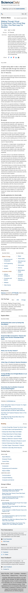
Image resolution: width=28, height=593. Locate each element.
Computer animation (20, 275)
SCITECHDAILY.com (11, 401)
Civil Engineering (8, 263)
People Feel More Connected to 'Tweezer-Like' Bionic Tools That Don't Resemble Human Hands (13, 337)
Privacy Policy (5, 575)
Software (6, 282)
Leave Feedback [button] (7, 567)
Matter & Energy (6, 256)
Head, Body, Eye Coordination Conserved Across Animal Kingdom (12, 387)
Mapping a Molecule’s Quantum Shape (12, 438)
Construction (5, 466)
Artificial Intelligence (7, 275)
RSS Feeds (6, 541)
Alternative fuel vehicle (21, 262)
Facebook (5, 552)
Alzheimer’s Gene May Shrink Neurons (12, 447)
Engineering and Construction (8, 260)
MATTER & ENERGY (5, 463)
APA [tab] (18, 300)
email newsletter (20, 9)
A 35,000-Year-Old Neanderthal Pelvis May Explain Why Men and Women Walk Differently (13, 409)
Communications (6, 475)
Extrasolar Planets (6, 459)
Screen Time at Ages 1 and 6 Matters (11, 436)
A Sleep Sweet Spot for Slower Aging (11, 434)
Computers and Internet (8, 279)
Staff (11, 573)
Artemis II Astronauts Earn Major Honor (12, 443)
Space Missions (6, 457)
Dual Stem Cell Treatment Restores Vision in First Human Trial (13, 413)
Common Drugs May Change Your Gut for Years (14, 427)
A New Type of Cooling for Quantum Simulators (14, 362)
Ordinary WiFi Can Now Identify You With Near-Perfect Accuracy (14, 507)
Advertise (23, 573)
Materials (3, 293)
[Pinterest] (14, 57)
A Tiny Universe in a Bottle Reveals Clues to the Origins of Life (14, 510)
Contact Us (6, 569)
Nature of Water (6, 470)
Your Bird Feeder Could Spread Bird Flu (12, 429)
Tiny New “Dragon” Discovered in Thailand (13, 445)
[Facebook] (9, 57)
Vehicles (6, 268)
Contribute (17, 573)
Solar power (21, 265)
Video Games (7, 285)
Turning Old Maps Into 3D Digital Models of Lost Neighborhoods (14, 374)
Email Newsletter (7, 539)
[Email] (18, 57)
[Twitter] (11, 57)
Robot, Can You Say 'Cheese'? (9, 350)
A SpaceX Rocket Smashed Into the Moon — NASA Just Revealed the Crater (13, 497)
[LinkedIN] (16, 57)
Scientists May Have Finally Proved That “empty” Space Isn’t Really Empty (14, 503)
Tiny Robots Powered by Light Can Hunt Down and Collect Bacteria (14, 516)
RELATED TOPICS (6, 253)
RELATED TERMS (19, 253)
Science (20, 267)
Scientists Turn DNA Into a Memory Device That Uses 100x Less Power (14, 519)
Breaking (3, 423)
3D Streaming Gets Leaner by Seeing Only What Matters (12, 323)
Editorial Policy (14, 575)
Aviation (6, 266)
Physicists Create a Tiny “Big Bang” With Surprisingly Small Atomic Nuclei (12, 490)
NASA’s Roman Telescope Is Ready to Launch (14, 441)
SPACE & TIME (4, 454)
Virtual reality (21, 258)
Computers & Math (7, 271)
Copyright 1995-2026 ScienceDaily (11, 577)
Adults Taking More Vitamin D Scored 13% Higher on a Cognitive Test (13, 405)
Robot (19, 256)
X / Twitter (5, 554)
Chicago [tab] (23, 300)
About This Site (5, 573)
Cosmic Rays (5, 461)
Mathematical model (21, 271)
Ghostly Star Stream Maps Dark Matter (12, 431)
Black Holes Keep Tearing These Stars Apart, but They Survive (13, 493)
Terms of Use (23, 575)
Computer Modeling (7, 477)
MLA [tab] (13, 300)
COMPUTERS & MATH (5, 473)
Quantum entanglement (21, 279)
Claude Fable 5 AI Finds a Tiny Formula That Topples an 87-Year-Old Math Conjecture (13, 523)
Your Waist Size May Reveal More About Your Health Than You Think (12, 417)
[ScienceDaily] (10, 2)
